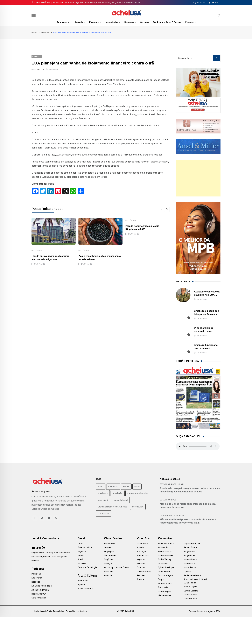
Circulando (163, 563)
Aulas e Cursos (144, 571)
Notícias (35, 561)
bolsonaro (113, 486)
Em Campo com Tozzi (42, 586)
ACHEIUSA (39, 69)
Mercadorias (112, 22)
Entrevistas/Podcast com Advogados (49, 556)
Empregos (94, 22)
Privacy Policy (58, 611)
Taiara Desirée (190, 595)
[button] (161, 209)
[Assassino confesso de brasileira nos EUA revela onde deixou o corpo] (183, 295)
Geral (81, 538)
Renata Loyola (190, 586)
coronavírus (103, 513)
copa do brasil (121, 500)
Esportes (82, 563)
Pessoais (189, 22)
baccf (100, 486)
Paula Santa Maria (192, 575)
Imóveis (79, 22)
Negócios (129, 22)
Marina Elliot (189, 563)
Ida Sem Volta (164, 595)
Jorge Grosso (190, 551)
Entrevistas (37, 578)
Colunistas (165, 538)
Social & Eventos (85, 588)
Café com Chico (39, 598)
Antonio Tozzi (164, 547)
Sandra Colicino (191, 591)
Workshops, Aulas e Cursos (167, 22)
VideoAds (143, 538)
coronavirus (138, 506)
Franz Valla (163, 587)
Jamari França (190, 547)
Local (181, 484)
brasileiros (103, 493)
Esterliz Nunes (165, 583)
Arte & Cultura (87, 575)
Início (36, 611)
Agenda (81, 584)
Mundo (81, 555)
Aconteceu (83, 581)
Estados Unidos (168, 484)
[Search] (219, 15)
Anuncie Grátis (46, 611)
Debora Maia (164, 571)
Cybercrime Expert (166, 567)
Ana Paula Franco (166, 543)
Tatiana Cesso (190, 598)
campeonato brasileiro (138, 493)
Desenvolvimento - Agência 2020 (204, 611)
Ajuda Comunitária (40, 590)
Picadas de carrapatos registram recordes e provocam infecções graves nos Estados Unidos (96, 2)
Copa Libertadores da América (112, 506)
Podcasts (38, 568)
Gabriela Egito (164, 591)
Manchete (179, 515)
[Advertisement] (198, 178)
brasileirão (118, 493)
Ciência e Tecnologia (87, 567)
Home (34, 33)
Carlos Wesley (164, 559)
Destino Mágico (165, 575)
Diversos (141, 567)
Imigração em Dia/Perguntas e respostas (51, 553)
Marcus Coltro (190, 559)
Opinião (187, 571)
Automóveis (63, 22)
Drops (161, 579)
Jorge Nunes (189, 555)
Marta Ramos (190, 567)
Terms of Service (72, 611)
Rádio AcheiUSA (39, 594)
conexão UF (103, 500)
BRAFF (126, 486)
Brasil (80, 559)
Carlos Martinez (165, 555)
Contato (83, 611)
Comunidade (166, 515)
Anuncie (108, 575)
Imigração (38, 547)
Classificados (113, 538)
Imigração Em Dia (192, 543)
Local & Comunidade (45, 538)
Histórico (45, 33)
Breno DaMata (165, 551)
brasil (137, 486)
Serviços (144, 22)
